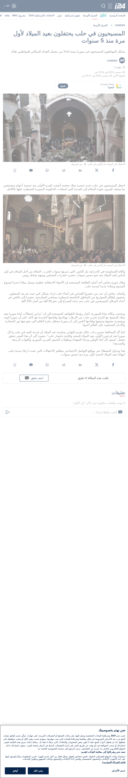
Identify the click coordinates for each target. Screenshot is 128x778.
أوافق (15, 771)
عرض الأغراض (118, 770)
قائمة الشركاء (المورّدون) (113, 762)
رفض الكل (38, 771)
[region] (64, 751)
